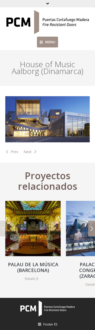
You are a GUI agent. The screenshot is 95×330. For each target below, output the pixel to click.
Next (27, 151)
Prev (14, 151)
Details (30, 278)
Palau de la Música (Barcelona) (33, 267)
